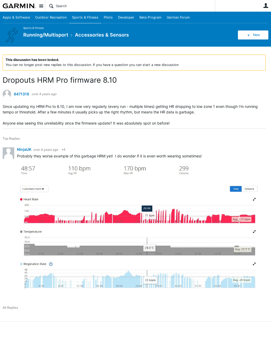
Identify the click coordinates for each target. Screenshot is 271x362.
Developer (126, 17)
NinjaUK (24, 149)
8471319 (21, 94)
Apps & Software (16, 17)
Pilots (108, 17)
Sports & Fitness (85, 17)
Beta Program (150, 17)
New (256, 35)
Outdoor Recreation (51, 17)
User (265, 5)
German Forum (178, 17)
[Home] (19, 5)
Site (41, 6)
